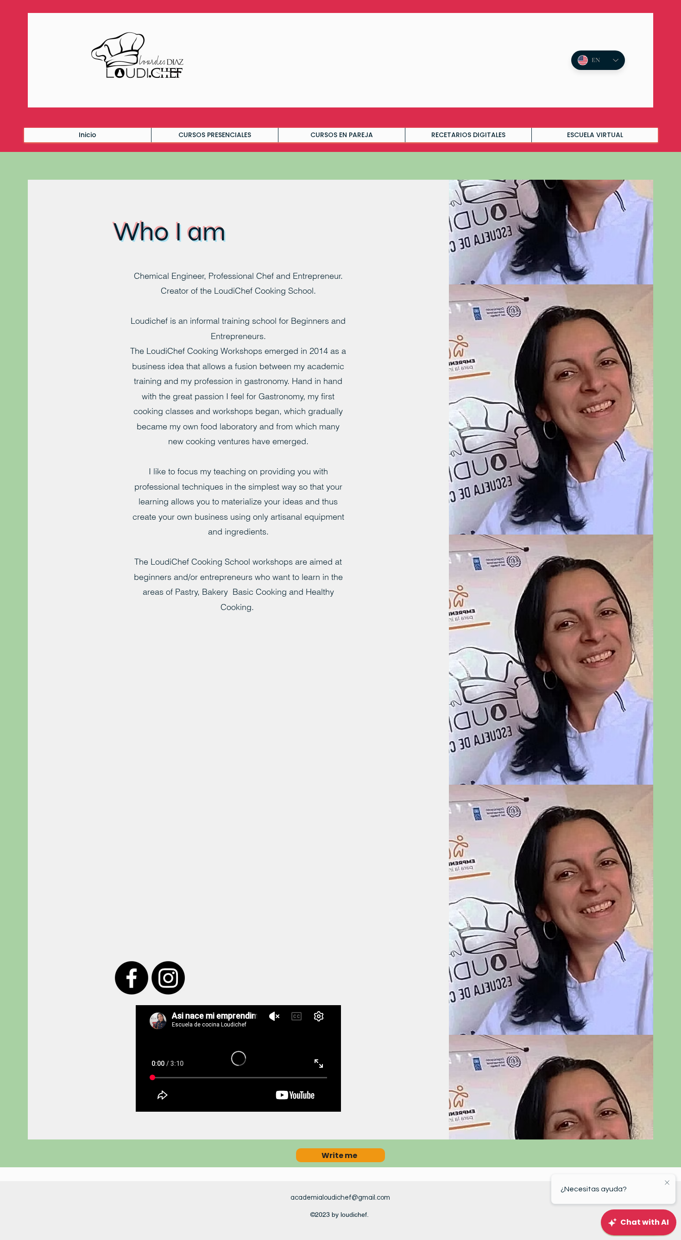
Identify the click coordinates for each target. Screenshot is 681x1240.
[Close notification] (667, 1183)
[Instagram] (168, 978)
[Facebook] (131, 978)
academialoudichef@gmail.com (340, 1197)
